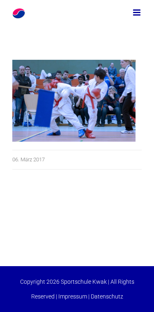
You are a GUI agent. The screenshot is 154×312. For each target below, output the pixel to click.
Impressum (72, 296)
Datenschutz (107, 296)
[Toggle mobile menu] (137, 12)
